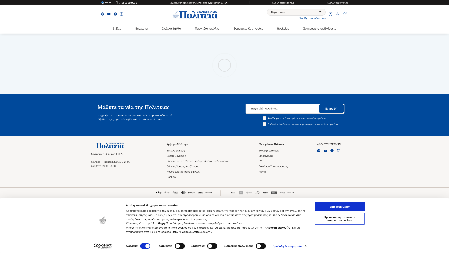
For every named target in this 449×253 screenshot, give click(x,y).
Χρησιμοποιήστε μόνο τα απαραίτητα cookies (339, 219)
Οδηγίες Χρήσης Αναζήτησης (183, 166)
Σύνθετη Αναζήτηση (312, 18)
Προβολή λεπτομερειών (287, 246)
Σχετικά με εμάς (176, 150)
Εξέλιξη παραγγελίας (337, 2)
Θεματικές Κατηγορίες (248, 28)
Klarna (262, 171)
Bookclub (283, 28)
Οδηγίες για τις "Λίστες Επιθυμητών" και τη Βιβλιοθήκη (198, 161)
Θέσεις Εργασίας (176, 155)
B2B (261, 161)
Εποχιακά (141, 28)
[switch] (180, 246)
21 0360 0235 (129, 2)
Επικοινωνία (266, 155)
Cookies (171, 177)
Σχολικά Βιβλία (171, 28)
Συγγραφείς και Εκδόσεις (319, 28)
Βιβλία (117, 28)
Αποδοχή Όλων (340, 206)
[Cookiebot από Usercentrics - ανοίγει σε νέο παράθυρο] (102, 246)
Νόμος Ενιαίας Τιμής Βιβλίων (183, 171)
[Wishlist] (330, 14)
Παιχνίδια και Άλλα (207, 28)
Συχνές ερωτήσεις (269, 150)
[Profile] (337, 14)
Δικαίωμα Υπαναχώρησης (273, 166)
